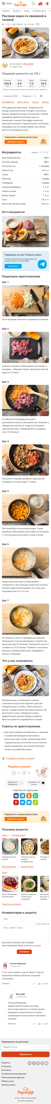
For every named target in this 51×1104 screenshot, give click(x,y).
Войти (47, 2)
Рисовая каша (39, 11)
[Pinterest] (16, 802)
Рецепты (17, 11)
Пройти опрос (8, 1085)
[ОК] (29, 795)
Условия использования (13, 1074)
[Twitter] (22, 802)
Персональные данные (12, 1077)
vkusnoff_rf (13, 266)
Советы (35, 102)
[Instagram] (42, 1063)
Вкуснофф (28, 64)
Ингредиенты (8, 102)
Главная (6, 11)
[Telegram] (22, 795)
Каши (26, 11)
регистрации (35, 945)
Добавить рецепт (16, 142)
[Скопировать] (35, 802)
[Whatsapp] (35, 795)
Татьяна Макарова (18, 964)
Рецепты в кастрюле (11, 904)
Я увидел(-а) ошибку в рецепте (20, 758)
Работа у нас (7, 1081)
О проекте (6, 1066)
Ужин (4, 873)
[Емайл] (29, 802)
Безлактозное (27, 867)
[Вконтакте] (16, 795)
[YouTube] (46, 1063)
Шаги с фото (23, 102)
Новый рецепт (40, 2)
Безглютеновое (9, 867)
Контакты (6, 1070)
